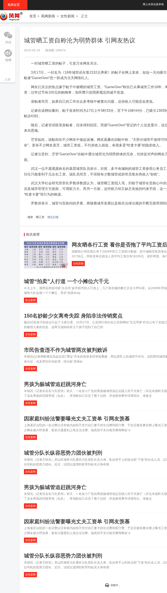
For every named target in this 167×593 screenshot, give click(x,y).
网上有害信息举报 (153, 4)
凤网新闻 (48, 16)
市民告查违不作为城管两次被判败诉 (65, 350)
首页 (32, 16)
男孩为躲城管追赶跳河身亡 (55, 384)
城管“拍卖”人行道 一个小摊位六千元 (66, 281)
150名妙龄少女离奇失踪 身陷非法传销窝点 (73, 316)
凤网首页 (15, 4)
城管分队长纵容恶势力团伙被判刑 (63, 453)
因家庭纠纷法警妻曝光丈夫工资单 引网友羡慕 (77, 418)
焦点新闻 (30, 300)
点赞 (7, 73)
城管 (30, 217)
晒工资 (40, 217)
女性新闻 (67, 16)
